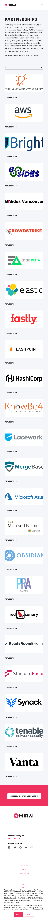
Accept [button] (18, 914)
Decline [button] (29, 914)
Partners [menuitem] (24, 869)
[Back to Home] (10, 5)
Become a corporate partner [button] (24, 796)
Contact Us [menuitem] (24, 873)
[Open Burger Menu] (42, 5)
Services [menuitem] (24, 884)
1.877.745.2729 (14, 838)
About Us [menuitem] (24, 865)
